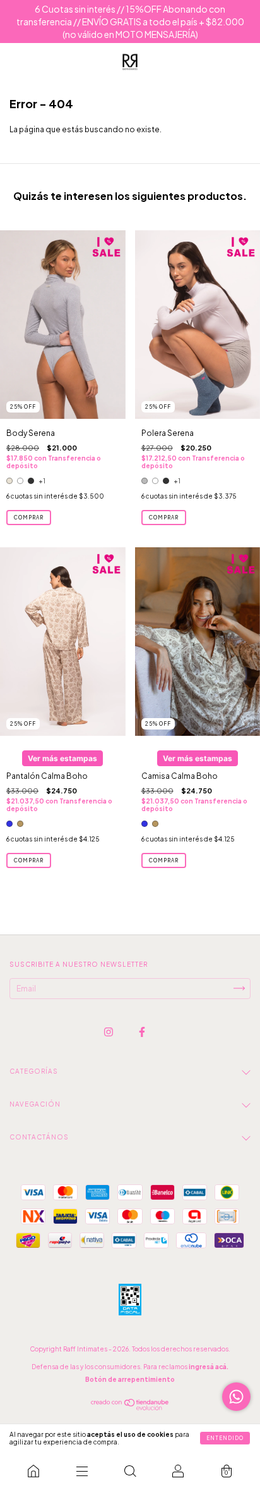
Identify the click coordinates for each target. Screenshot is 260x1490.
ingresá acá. (208, 1366)
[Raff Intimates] (33, 1471)
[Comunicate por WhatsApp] (236, 1396)
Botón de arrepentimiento (130, 1379)
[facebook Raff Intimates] (142, 1031)
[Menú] (81, 1471)
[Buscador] (130, 1471)
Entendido (225, 1438)
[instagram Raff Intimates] (109, 1031)
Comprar (29, 517)
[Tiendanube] (130, 1407)
